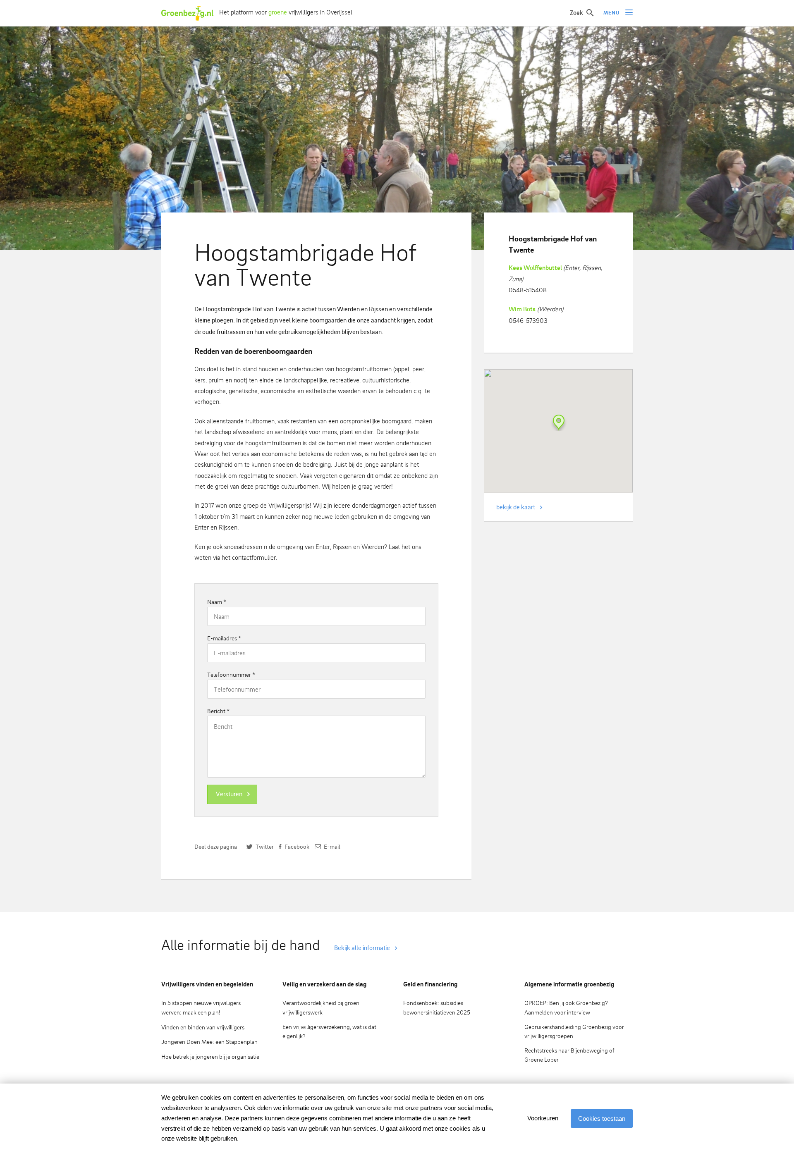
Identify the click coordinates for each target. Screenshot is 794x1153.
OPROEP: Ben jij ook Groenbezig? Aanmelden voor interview (566, 1007)
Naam (216, 602)
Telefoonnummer (231, 674)
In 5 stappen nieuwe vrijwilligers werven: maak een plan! (201, 1007)
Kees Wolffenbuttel (536, 267)
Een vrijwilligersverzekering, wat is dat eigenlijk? (329, 1031)
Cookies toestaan (601, 1118)
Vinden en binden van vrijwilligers (202, 1027)
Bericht (218, 711)
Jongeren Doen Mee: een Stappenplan (209, 1042)
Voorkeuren (542, 1118)
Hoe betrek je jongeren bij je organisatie (210, 1056)
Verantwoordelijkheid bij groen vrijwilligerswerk (320, 1007)
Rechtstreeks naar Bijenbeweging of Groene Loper (569, 1055)
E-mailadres (224, 638)
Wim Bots (522, 309)
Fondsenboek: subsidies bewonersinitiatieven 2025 (436, 1007)
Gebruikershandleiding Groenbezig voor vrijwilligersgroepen (574, 1031)
